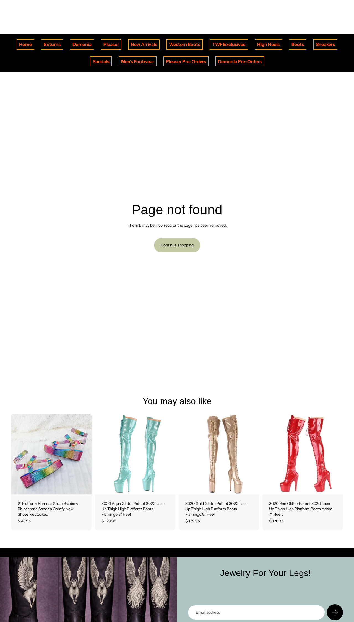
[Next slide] (83, 454)
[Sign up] (335, 612)
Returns (52, 44)
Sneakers (325, 44)
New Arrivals (144, 44)
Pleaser (111, 44)
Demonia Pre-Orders (240, 61)
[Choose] (83, 486)
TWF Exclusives (228, 44)
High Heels (268, 44)
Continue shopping (177, 244)
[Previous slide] (19, 454)
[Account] (325, 17)
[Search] (313, 17)
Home (25, 44)
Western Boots (184, 44)
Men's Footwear (137, 61)
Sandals (101, 61)
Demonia (82, 44)
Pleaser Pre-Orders (186, 61)
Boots (297, 44)
